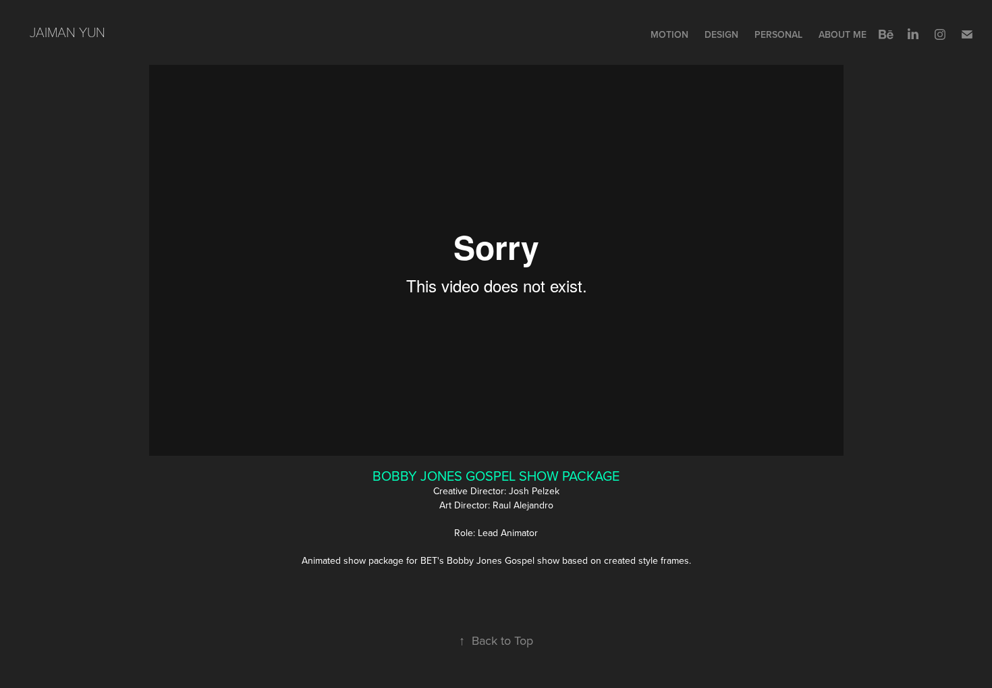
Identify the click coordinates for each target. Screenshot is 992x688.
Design (721, 34)
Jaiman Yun (67, 31)
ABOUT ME (842, 34)
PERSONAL (778, 34)
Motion (669, 34)
